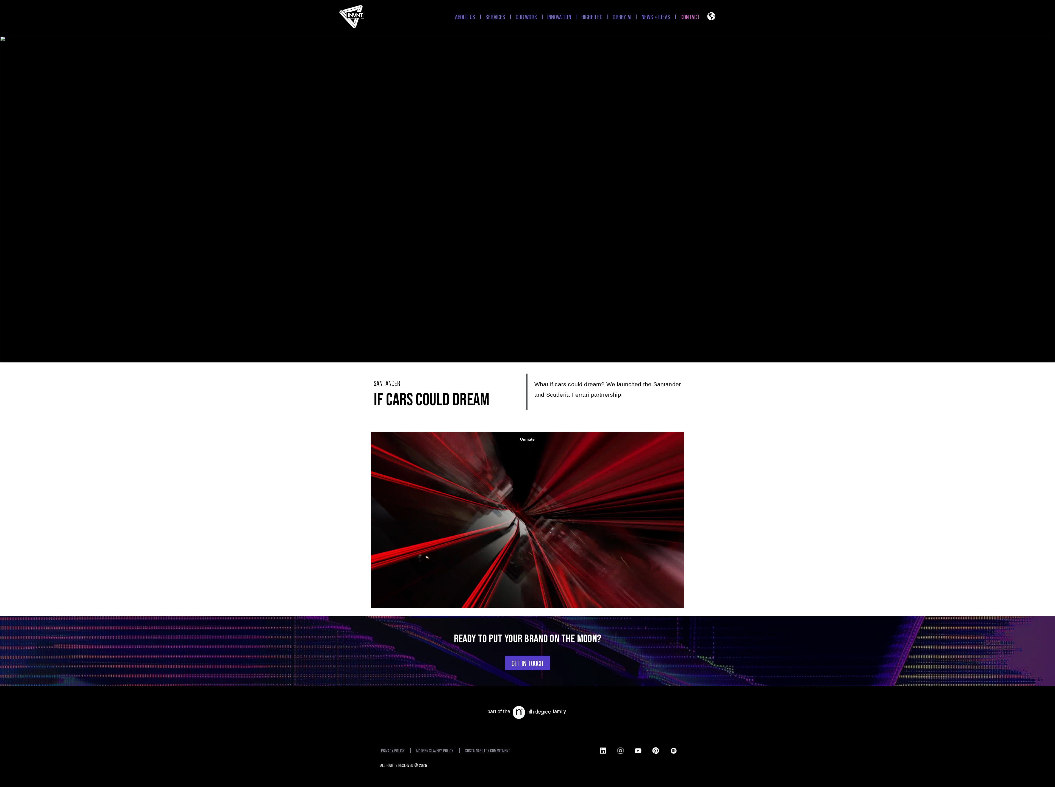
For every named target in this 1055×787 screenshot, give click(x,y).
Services (495, 17)
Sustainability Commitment (488, 750)
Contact (690, 17)
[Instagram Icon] (620, 750)
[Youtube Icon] (638, 750)
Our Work (526, 17)
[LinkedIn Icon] (602, 750)
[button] (711, 17)
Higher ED (592, 17)
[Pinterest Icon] (655, 750)
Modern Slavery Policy (434, 750)
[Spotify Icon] (674, 750)
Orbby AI (622, 17)
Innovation (559, 17)
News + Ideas (656, 17)
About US (465, 17)
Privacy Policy (393, 750)
